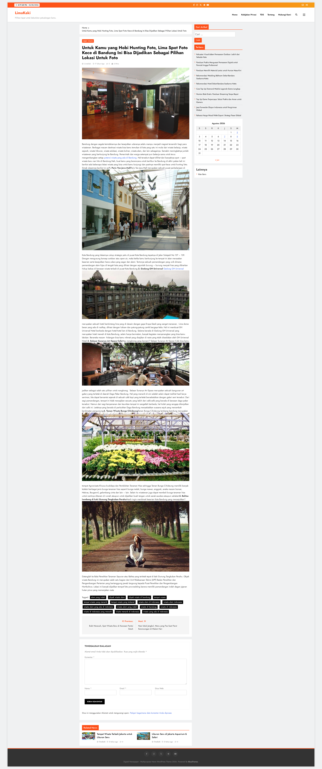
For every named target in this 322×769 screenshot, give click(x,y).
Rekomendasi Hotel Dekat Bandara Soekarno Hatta (216, 83)
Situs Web (159, 688)
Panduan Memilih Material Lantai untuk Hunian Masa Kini (218, 70)
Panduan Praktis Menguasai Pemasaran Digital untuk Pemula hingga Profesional (217, 64)
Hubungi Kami (284, 14)
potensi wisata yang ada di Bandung (120, 157)
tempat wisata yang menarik (95, 602)
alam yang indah (98, 597)
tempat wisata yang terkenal (122, 602)
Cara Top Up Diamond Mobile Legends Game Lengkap (218, 88)
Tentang (271, 14)
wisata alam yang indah (127, 606)
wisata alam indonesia (173, 602)
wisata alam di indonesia (149, 602)
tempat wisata (160, 597)
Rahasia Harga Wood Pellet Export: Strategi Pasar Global (218, 115)
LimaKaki (23, 12)
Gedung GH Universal (174, 268)
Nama (88, 688)
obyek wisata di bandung (139, 597)
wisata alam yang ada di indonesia (98, 606)
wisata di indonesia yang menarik (98, 611)
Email (123, 688)
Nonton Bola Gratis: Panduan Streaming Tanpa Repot (217, 94)
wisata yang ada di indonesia (155, 611)
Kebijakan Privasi (248, 14)
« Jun (217, 159)
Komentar (89, 657)
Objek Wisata (88, 41)
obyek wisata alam (117, 597)
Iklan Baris (202, 174)
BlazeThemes (193, 761)
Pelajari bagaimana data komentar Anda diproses (151, 712)
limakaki (102, 741)
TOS (262, 14)
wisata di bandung (148, 606)
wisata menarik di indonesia (127, 611)
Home (234, 14)
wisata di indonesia (169, 606)
